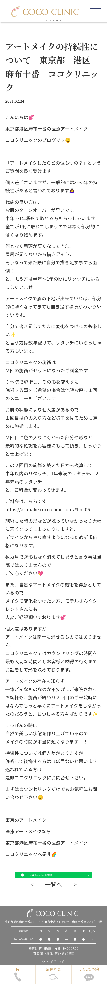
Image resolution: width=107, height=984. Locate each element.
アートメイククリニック (53, 21)
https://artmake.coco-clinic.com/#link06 (47, 509)
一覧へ (53, 884)
